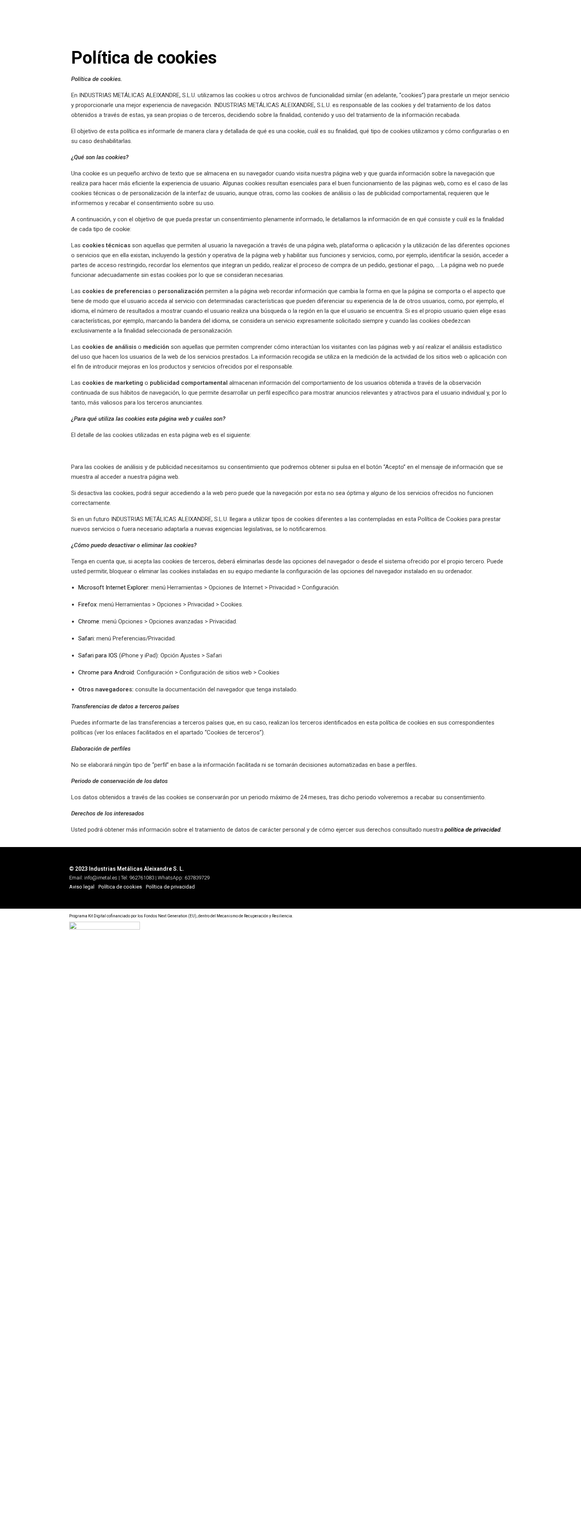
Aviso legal (81, 887)
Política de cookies (120, 887)
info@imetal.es (101, 878)
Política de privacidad (170, 887)
